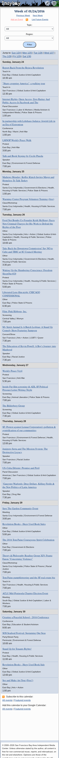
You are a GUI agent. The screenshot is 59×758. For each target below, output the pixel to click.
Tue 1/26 (38, 53)
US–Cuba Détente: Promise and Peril (21, 468)
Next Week (38, 15)
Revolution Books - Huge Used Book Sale (23, 664)
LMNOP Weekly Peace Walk (16, 140)
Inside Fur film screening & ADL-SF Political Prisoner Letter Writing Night (25, 388)
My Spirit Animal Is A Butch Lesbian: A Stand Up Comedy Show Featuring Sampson (27, 328)
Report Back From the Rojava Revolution (23, 67)
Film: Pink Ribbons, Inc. (14, 311)
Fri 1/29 (17, 56)
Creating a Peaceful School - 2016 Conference (25, 617)
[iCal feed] (3, 696)
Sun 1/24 (16, 53)
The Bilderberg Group (13, 405)
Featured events (22, 700)
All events (7, 700)
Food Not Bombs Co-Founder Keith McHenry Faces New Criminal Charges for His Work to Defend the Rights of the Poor (28, 224)
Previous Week (23, 15)
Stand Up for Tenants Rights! (17, 648)
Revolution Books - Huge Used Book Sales (24, 524)
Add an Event (17, 19)
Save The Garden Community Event (20, 508)
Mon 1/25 (27, 53)
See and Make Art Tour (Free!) (17, 680)
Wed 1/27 (49, 53)
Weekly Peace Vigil (12, 370)
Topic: (29, 25)
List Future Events (40, 19)
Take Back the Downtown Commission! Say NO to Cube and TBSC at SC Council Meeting (27, 250)
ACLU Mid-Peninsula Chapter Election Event (25, 593)
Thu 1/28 (6, 56)
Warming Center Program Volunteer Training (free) (28, 199)
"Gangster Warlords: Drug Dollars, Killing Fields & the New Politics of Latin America (28, 485)
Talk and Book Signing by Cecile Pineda (22, 156)
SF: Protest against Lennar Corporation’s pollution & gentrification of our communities (29, 428)
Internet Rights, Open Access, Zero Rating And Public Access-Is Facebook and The (26, 101)
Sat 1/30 (27, 56)
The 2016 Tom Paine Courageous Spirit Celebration (28, 539)
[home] (27, 3)
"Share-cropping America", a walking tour (23, 83)
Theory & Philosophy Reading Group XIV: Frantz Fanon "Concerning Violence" (27, 557)
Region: (29, 34)
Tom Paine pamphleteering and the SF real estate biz (28, 577)
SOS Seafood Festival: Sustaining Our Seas (24, 633)
